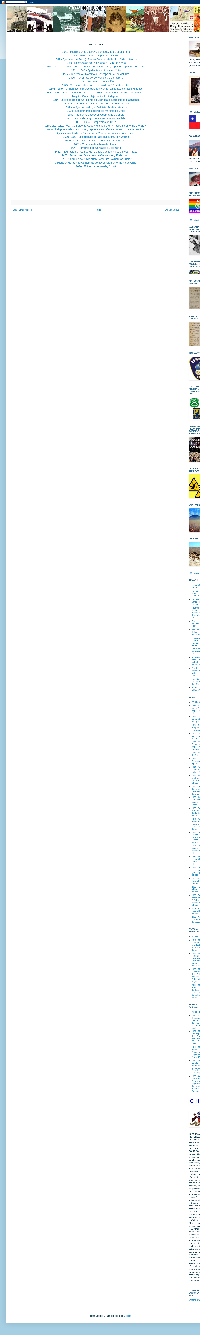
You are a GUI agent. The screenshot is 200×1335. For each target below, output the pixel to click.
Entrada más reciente (22, 210)
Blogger (127, 1316)
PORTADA (194, 573)
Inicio (98, 210)
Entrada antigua (172, 210)
